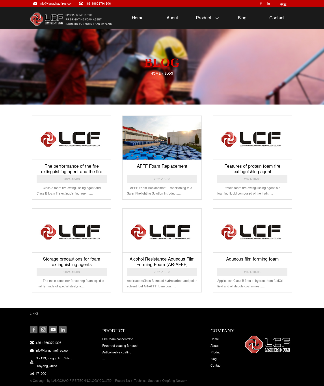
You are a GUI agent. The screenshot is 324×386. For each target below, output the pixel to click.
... (103, 359)
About (214, 345)
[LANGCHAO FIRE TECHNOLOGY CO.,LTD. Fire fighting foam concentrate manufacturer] (72, 18)
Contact (215, 365)
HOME (156, 73)
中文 (283, 4)
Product (215, 352)
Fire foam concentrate (117, 339)
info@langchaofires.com (56, 3)
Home (214, 339)
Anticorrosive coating (116, 352)
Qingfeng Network (174, 380)
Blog (168, 73)
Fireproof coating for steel (120, 345)
